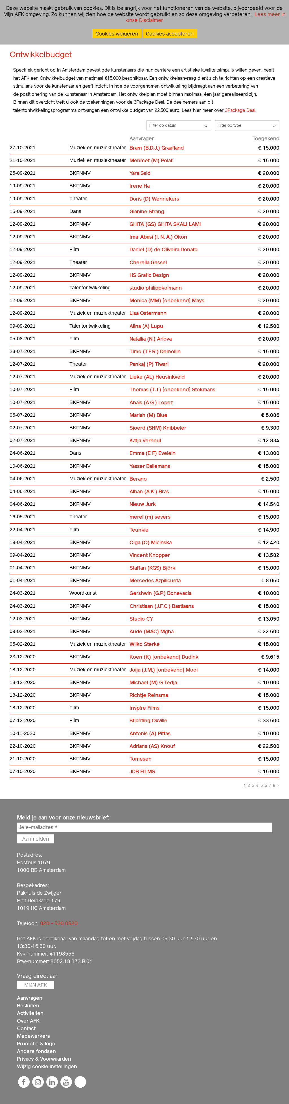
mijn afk (35, 985)
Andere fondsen (36, 1051)
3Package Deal (240, 110)
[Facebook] (23, 1082)
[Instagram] (38, 1082)
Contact (26, 1028)
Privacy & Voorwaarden (44, 1059)
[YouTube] (66, 1082)
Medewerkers (33, 1036)
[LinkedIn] (52, 1082)
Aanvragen (29, 998)
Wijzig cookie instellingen (47, 1066)
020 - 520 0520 (59, 923)
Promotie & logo (36, 1044)
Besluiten (28, 1006)
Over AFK (28, 1021)
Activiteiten (30, 1013)
